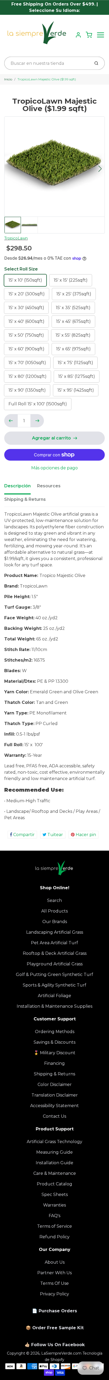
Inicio (8, 79)
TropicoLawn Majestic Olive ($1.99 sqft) (46, 79)
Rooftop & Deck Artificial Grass (55, 953)
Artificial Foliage (54, 995)
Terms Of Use (54, 1283)
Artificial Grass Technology (54, 1141)
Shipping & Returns (25, 499)
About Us (55, 1262)
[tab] (20, 487)
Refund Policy (54, 1236)
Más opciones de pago (54, 467)
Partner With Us (54, 1272)
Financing (54, 1063)
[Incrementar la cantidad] (37, 420)
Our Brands (54, 921)
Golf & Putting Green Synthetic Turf (54, 974)
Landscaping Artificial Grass (54, 932)
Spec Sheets (55, 1194)
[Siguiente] (100, 169)
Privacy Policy (54, 1293)
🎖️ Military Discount (54, 1052)
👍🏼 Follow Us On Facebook (55, 1344)
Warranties (54, 1205)
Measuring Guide (54, 1152)
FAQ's (54, 1215)
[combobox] (46, 63)
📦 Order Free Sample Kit (55, 1327)
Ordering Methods (54, 1031)
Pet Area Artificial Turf (54, 942)
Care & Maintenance (54, 1173)
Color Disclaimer (55, 1084)
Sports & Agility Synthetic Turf (54, 985)
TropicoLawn (16, 238)
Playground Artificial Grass (55, 963)
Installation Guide (54, 1162)
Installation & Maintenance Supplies (54, 1006)
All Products (54, 911)
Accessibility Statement (54, 1105)
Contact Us (54, 1116)
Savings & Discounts (54, 1042)
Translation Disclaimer (54, 1095)
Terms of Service (54, 1226)
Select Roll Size (21, 269)
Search (54, 900)
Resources (49, 485)
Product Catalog (54, 1183)
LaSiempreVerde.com (61, 1353)
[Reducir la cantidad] (10, 420)
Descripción (17, 485)
